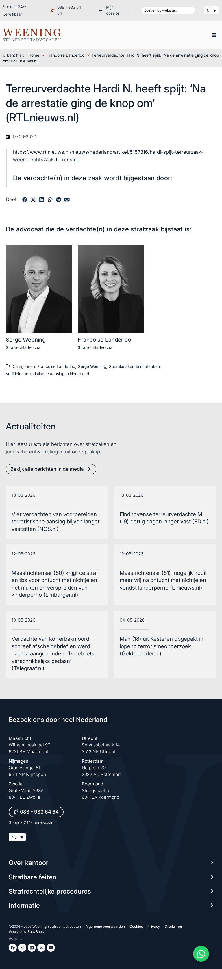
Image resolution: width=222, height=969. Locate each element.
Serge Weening (26, 339)
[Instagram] (22, 948)
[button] (214, 35)
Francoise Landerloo (65, 55)
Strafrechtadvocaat (24, 347)
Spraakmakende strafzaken (134, 366)
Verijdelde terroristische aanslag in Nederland (47, 373)
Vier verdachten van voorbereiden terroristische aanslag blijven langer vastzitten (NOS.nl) (56, 521)
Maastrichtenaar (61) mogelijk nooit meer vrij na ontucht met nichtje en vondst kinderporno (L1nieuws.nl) (163, 580)
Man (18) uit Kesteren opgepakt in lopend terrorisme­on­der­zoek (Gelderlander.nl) (162, 646)
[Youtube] (51, 948)
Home (33, 55)
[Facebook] (13, 948)
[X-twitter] (41, 948)
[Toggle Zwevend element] (201, 954)
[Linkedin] (32, 948)
